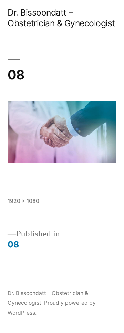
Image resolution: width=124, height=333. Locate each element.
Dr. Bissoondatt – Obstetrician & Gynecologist (61, 17)
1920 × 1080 (23, 201)
